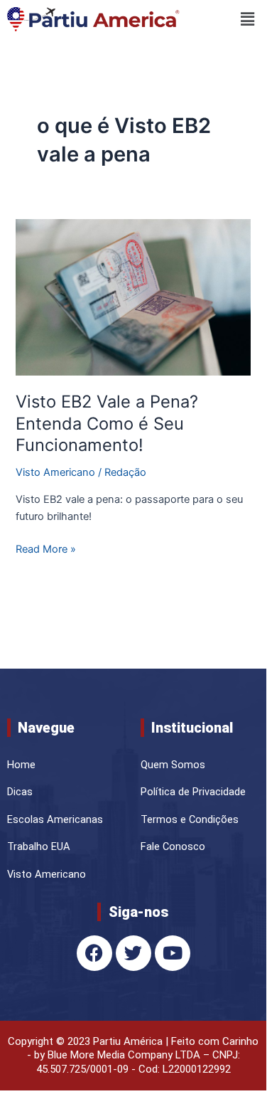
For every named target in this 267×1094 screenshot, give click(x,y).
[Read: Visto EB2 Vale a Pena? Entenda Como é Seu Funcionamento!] (133, 296)
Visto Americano (55, 472)
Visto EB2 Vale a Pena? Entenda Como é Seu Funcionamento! (107, 423)
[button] (224, 19)
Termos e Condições (190, 819)
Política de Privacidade (193, 791)
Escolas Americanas (55, 819)
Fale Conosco (173, 846)
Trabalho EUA (38, 846)
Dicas (20, 791)
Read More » (46, 548)
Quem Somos (173, 764)
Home (21, 764)
